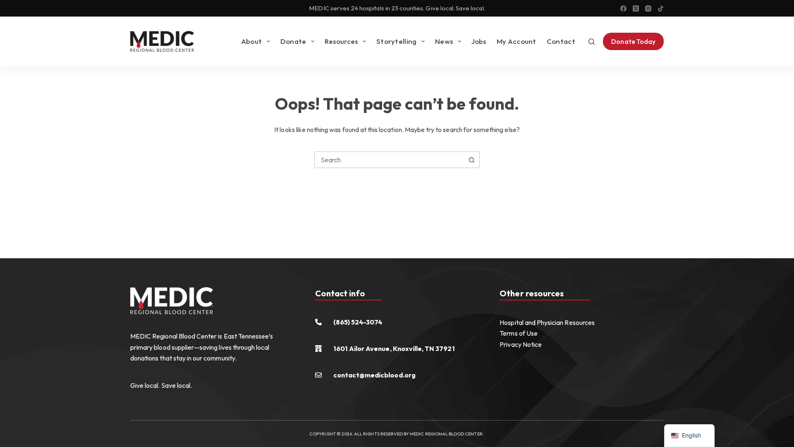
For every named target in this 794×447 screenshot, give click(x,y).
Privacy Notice (521, 344)
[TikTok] (661, 8)
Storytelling (396, 41)
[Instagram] (648, 8)
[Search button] (471, 160)
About (251, 41)
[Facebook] (623, 8)
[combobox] (389, 159)
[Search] (591, 41)
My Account (516, 41)
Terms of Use (519, 333)
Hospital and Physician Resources (547, 322)
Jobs (478, 41)
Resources (341, 41)
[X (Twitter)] (636, 8)
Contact (561, 41)
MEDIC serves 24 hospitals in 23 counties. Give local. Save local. (397, 8)
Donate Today (633, 41)
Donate (293, 41)
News (444, 41)
